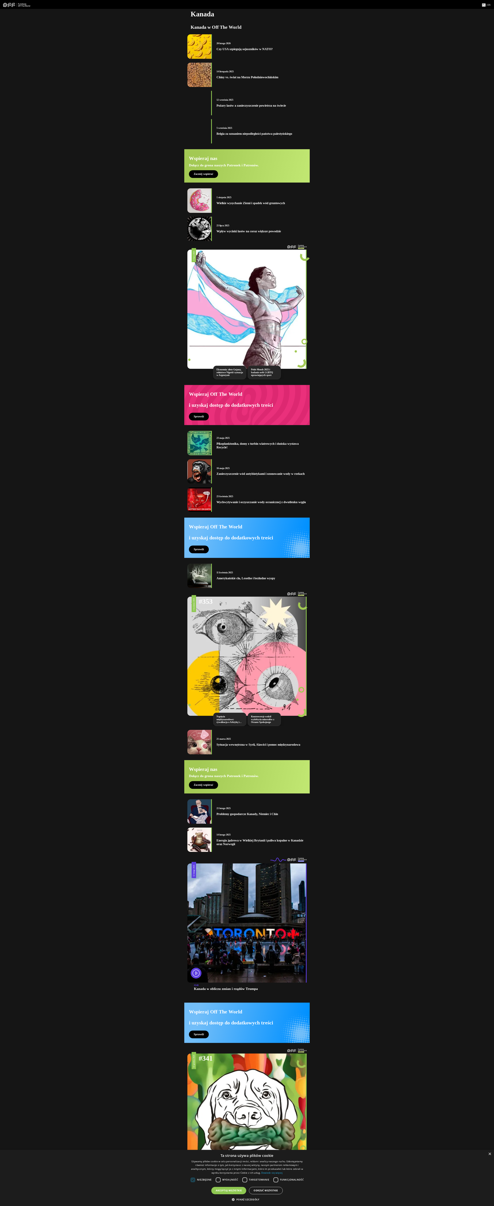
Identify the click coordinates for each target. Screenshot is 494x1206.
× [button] (489, 1154)
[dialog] (247, 1178)
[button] (247, 1199)
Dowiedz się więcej (272, 1172)
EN (489, 5)
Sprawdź (199, 416)
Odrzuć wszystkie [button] (266, 1190)
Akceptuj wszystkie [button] (229, 1190)
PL (483, 5)
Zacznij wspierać (203, 174)
